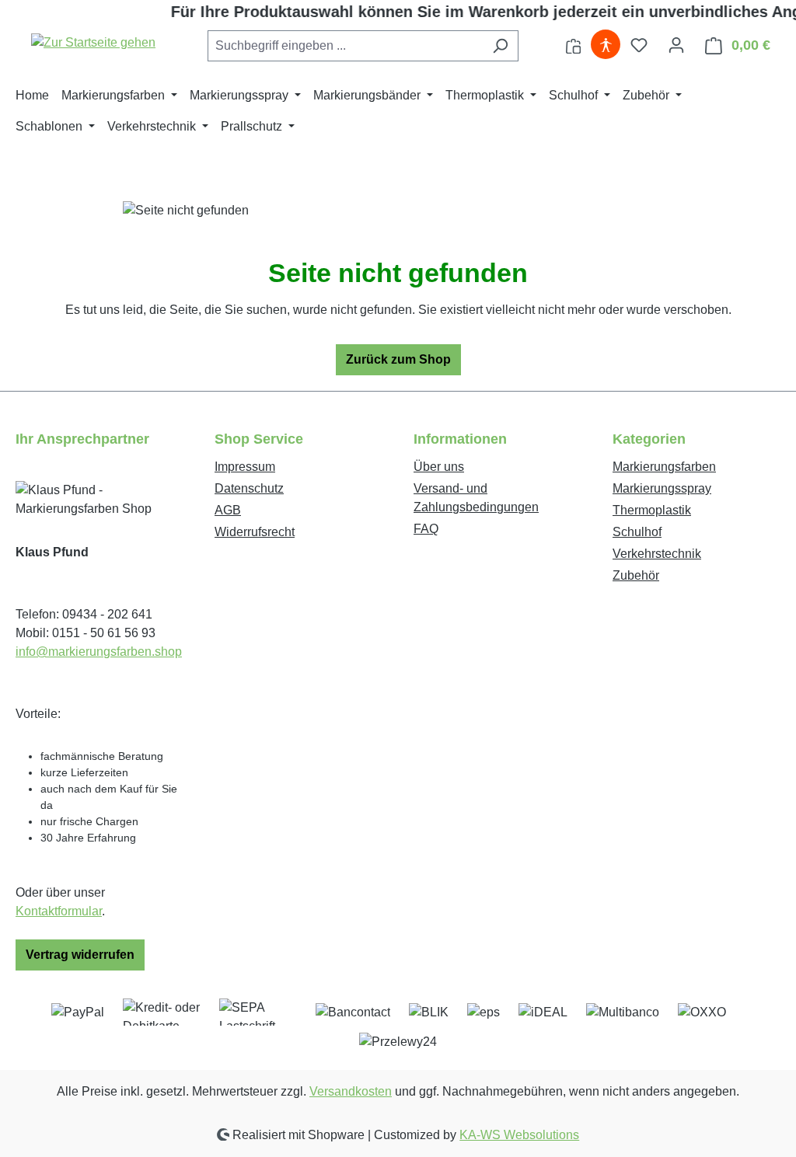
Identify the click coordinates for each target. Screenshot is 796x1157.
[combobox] (345, 45)
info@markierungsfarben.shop (99, 651)
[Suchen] (500, 45)
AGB (228, 510)
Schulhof (637, 531)
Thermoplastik (652, 510)
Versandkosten (350, 1091)
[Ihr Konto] (676, 45)
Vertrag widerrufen (80, 954)
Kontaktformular (59, 911)
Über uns (439, 466)
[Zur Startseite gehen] (93, 42)
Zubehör (636, 575)
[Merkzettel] (639, 45)
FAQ (426, 528)
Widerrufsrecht (255, 531)
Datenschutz (249, 488)
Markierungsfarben (664, 466)
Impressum (245, 466)
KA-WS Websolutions (519, 1134)
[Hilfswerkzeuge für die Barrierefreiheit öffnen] (605, 45)
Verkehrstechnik (657, 553)
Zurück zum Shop (398, 359)
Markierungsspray (662, 488)
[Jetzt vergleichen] (573, 45)
